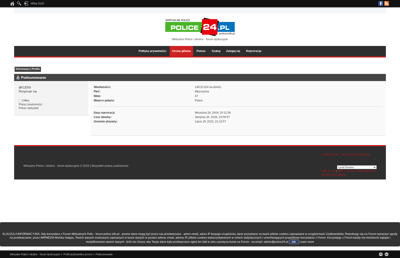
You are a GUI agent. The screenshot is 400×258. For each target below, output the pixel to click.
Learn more (307, 241)
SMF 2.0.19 (328, 171)
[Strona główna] (12, 4)
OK (294, 241)
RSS (386, 3)
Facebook (380, 3)
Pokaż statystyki (29, 108)
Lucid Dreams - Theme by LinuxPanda (345, 154)
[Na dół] (386, 254)
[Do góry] (380, 254)
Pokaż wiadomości (30, 104)
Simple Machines (366, 171)
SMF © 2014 (345, 171)
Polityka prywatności (152, 51)
